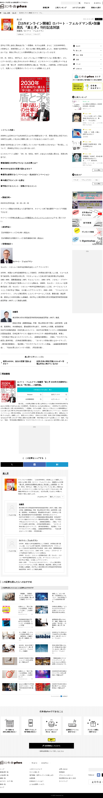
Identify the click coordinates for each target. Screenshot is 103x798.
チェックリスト (87, 180)
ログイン (98, 3)
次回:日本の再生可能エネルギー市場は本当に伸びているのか (50, 362)
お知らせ (20, 34)
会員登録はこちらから (52, 746)
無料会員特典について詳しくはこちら (52, 751)
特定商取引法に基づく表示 (67, 778)
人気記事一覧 (4, 775)
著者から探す (96, 7)
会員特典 (32, 778)
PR (32, 614)
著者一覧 (3, 784)
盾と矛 (14, 13)
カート (88, 3)
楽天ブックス (55, 394)
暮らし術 (78, 50)
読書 (77, 59)
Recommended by (55, 696)
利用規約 (62, 772)
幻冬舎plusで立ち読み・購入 (43, 389)
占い (97, 180)
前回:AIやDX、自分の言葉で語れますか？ (17, 362)
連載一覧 (3, 778)
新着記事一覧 (4, 772)
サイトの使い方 (34, 772)
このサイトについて (35, 769)
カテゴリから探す (78, 7)
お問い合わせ (63, 769)
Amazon (29, 394)
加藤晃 (21, 504)
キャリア (37, 34)
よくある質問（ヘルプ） (37, 784)
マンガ (78, 64)
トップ (2, 769)
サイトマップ (63, 781)
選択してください (55, 497)
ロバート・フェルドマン (28, 540)
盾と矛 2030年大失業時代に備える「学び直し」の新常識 (38, 484)
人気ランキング (60, 7)
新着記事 (46, 7)
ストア (2, 787)
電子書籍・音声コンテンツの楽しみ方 (41, 775)
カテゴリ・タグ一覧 (6, 781)
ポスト (99, 19)
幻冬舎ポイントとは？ (36, 781)
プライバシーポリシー (66, 775)
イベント (29, 34)
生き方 (78, 46)
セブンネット (55, 399)
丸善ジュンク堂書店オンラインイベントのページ (35, 218)
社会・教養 (7, 13)
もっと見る (97, 170)
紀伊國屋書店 (30, 399)
